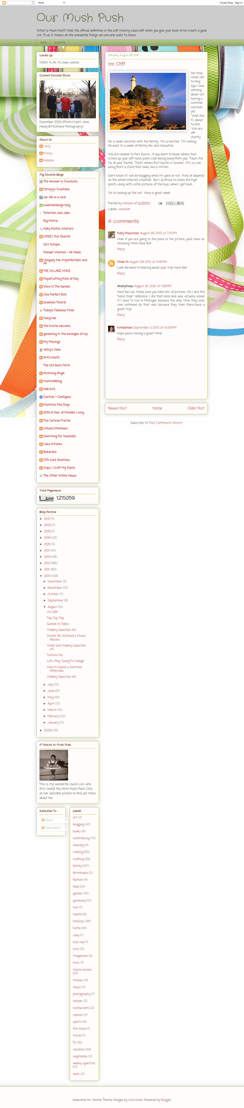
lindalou (48, 161)
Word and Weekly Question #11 (66, 647)
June (51, 691)
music (77, 987)
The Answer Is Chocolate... (60, 181)
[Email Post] (160, 203)
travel (77, 1035)
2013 (47, 557)
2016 (47, 538)
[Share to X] (175, 203)
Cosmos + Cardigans (57, 397)
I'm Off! (52, 612)
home (77, 928)
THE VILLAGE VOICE (57, 271)
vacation (124, 209)
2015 (47, 544)
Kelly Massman (128, 233)
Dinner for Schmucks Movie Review (66, 638)
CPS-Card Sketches (56, 460)
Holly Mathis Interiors (58, 229)
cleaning (78, 845)
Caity (46, 147)
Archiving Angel (53, 373)
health (77, 914)
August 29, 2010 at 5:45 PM (148, 262)
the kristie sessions (57, 326)
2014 (47, 550)
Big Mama (50, 221)
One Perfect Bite (54, 294)
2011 (47, 569)
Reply (121, 249)
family (77, 866)
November (55, 588)
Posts (48, 820)
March (53, 710)
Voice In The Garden (56, 286)
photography (81, 994)
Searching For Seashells (59, 436)
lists (76, 949)
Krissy (47, 154)
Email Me (60, 43)
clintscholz (135, 1100)
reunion (78, 1015)
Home (43, 43)
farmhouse (80, 873)
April (51, 704)
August (53, 607)
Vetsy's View (52, 350)
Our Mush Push (80, 18)
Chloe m (122, 262)
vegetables (80, 1056)
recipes (78, 1001)
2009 (48, 730)
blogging (78, 824)
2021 (47, 519)
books (77, 831)
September (56, 600)
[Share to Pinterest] (182, 203)
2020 (48, 525)
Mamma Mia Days (56, 405)
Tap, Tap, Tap (55, 618)
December (55, 581)
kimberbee (124, 328)
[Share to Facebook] (179, 203)
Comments (52, 828)
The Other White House (59, 476)
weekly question (84, 1063)
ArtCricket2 (51, 357)
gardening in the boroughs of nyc (65, 334)
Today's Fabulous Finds (58, 310)
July (51, 684)
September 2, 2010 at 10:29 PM (155, 328)
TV (74, 1043)
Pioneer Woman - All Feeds (62, 252)
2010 (47, 576)
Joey (76, 935)
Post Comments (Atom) (165, 423)
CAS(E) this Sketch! (56, 236)
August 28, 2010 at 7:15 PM (158, 233)
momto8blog (52, 381)
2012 (47, 563)
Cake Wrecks (52, 444)
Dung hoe (49, 318)
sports (77, 1022)
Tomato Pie (55, 655)
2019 (47, 531)
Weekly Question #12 (61, 630)
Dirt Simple (51, 244)
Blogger (166, 1100)
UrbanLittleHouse (55, 428)
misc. (76, 963)
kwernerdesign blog (56, 205)
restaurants (81, 1008)
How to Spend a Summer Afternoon (64, 669)
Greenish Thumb (54, 302)
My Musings (51, 342)
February (54, 716)
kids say (78, 942)
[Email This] (168, 203)
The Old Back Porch (56, 365)
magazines (80, 956)
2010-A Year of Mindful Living (63, 412)
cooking (78, 852)
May (51, 697)
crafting (78, 859)
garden (77, 893)
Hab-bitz (49, 389)
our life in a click (54, 197)
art (75, 817)
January (54, 723)
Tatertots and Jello (56, 213)
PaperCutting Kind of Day (61, 279)
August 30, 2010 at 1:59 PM (152, 286)
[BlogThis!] (171, 203)
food (76, 887)
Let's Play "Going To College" (65, 661)
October (54, 594)
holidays (78, 921)
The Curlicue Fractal (56, 420)
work (76, 1074)
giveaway (79, 900)
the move (79, 1029)
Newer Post (117, 408)
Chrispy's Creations (56, 189)
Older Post (196, 408)
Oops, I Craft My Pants (59, 468)
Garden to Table (58, 624)
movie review (82, 970)
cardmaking (81, 838)
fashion (78, 880)
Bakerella (49, 452)
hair (75, 907)
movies (78, 980)
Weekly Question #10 (61, 677)
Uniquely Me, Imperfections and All (65, 262)
